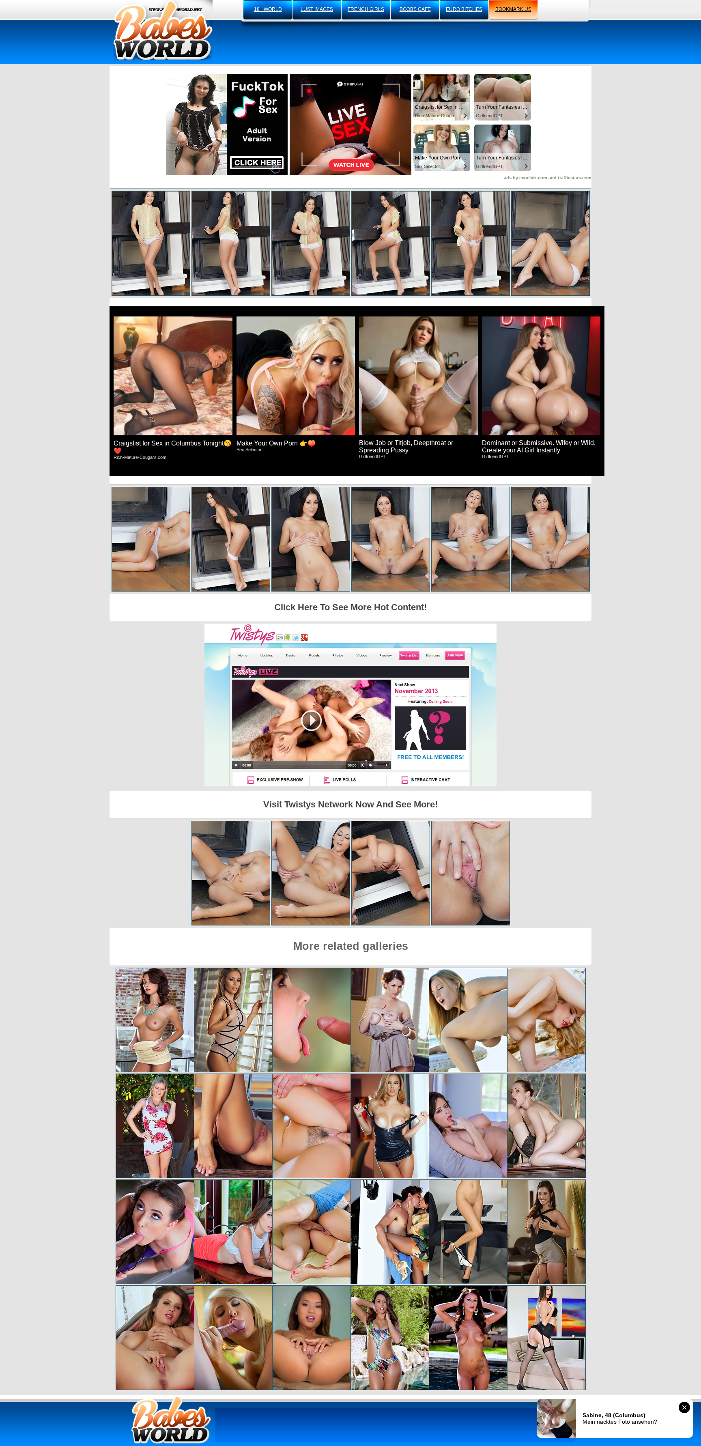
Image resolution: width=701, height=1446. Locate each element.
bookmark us (513, 9)
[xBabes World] (163, 30)
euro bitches (464, 9)
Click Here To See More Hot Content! (350, 607)
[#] (171, 1420)
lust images (317, 9)
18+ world (268, 9)
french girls (366, 9)
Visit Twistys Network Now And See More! (350, 804)
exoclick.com (533, 177)
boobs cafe (415, 9)
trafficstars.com (574, 177)
